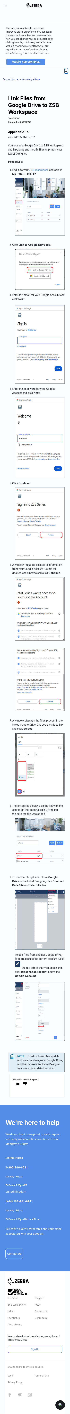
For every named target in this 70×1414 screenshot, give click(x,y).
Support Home (11, 79)
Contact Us (14, 1253)
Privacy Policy (15, 1382)
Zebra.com (41, 1318)
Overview (13, 1298)
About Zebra (14, 1324)
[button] (60, 1405)
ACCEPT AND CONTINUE (26, 62)
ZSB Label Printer (17, 1304)
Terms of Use (41, 1375)
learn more (44, 53)
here (16, 42)
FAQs (38, 1304)
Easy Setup (14, 1318)
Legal (10, 1375)
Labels (11, 1311)
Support (39, 1298)
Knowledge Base (31, 79)
